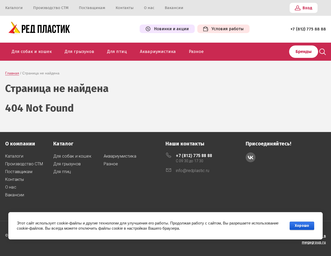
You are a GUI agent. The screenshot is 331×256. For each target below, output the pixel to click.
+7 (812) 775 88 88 (308, 29)
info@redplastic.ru (192, 170)
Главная (12, 73)
